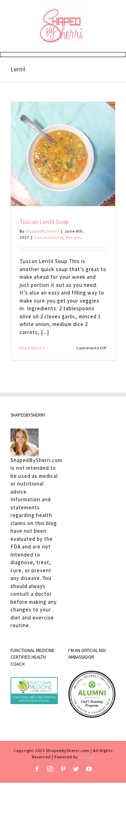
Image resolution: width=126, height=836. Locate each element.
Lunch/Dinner (48, 237)
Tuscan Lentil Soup (44, 222)
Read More (30, 347)
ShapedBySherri (42, 231)
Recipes (74, 237)
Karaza (86, 756)
